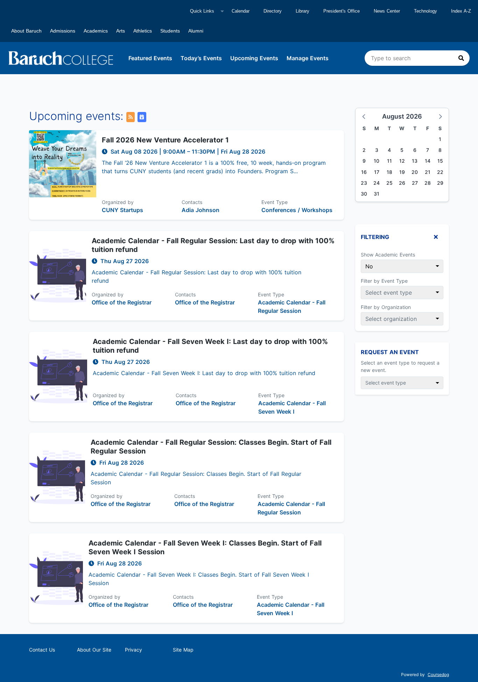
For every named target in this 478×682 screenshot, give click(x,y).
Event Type (274, 202)
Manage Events (308, 58)
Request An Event (390, 352)
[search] (417, 58)
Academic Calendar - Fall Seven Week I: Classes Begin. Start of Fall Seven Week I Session (205, 547)
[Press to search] (461, 58)
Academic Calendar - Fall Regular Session (291, 306)
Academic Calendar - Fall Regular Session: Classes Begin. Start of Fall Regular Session (211, 446)
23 (364, 183)
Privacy (133, 650)
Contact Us (42, 650)
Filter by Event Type (384, 281)
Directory (272, 11)
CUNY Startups (122, 209)
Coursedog (438, 674)
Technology (425, 11)
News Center (387, 11)
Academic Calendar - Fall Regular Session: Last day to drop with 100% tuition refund (213, 245)
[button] (364, 116)
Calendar (240, 11)
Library (302, 11)
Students (170, 31)
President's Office (341, 11)
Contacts (192, 202)
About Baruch (26, 31)
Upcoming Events (254, 58)
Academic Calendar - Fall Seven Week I (292, 407)
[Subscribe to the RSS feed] (130, 117)
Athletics (142, 31)
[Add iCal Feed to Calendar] (142, 117)
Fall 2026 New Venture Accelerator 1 (165, 140)
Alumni (195, 31)
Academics (96, 31)
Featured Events (150, 58)
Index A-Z (461, 11)
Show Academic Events (388, 255)
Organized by (118, 202)
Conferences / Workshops (296, 209)
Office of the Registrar (122, 302)
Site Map (183, 650)
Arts (120, 31)
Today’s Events (201, 58)
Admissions (62, 31)
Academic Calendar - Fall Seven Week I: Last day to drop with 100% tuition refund (210, 345)
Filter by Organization (386, 307)
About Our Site (94, 650)
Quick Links (202, 11)
